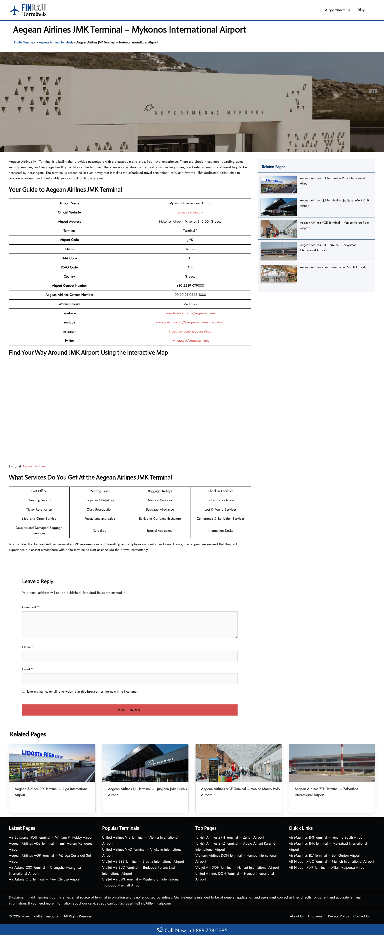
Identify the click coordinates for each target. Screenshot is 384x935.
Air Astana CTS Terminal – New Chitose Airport (44, 879)
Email (27, 669)
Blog (361, 10)
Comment (30, 607)
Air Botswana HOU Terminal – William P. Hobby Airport (51, 837)
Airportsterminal (338, 10)
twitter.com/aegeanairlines (190, 340)
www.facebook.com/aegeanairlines (190, 313)
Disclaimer (316, 916)
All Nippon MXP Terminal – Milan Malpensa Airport (327, 867)
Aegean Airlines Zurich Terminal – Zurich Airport (332, 267)
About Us (297, 916)
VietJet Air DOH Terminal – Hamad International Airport (237, 867)
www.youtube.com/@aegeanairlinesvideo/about (190, 322)
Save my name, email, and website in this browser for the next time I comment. (83, 691)
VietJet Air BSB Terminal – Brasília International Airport (143, 861)
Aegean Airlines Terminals (56, 42)
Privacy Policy (338, 916)
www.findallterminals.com (41, 916)
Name (28, 647)
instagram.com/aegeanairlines (190, 331)
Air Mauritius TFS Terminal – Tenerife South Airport (326, 837)
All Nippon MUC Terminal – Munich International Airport (331, 861)
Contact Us (361, 916)
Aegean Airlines (33, 466)
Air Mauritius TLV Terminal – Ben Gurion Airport (324, 855)
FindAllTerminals (25, 42)
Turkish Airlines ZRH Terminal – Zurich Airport (229, 837)
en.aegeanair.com (190, 212)
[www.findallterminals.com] (28, 9)
